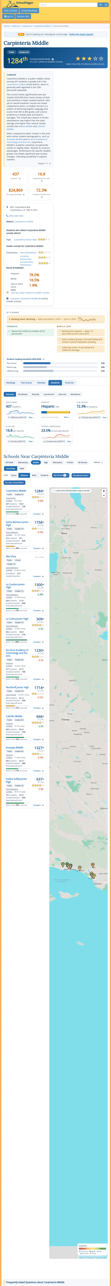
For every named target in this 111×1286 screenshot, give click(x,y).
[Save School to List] (43, 514)
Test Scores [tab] (26, 382)
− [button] (104, 495)
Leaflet (80, 1257)
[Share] (106, 5)
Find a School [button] (10, 10)
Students (44, 475)
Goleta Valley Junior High (16, 780)
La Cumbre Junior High (15, 586)
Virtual (98, 462)
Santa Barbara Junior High (17, 523)
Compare (37, 514)
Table (21, 468)
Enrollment (23, 394)
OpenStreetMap (101, 1257)
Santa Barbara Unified (12, 533)
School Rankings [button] (29, 10)
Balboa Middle (25, 126)
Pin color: (14, 482)
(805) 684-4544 (16, 215)
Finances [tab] (69, 382)
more (13, 289)
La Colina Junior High (17, 618)
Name (13, 475)
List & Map (10, 468)
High (46, 462)
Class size (62, 394)
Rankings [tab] (10, 382)
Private (70, 462)
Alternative (57, 462)
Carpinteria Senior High (25, 239)
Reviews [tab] (41, 382)
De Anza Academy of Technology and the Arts (27, 140)
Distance (24, 475)
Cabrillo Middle (14, 716)
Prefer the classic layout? (81, 34)
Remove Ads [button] (23, 16)
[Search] (101, 5)
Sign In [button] (9, 16)
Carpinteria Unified (16, 84)
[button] (20, 410)
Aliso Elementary (28, 252)
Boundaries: (80, 475)
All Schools (82, 462)
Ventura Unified (9, 664)
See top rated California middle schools (30, 292)
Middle (36, 462)
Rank (34, 475)
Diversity (35, 394)
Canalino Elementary (25, 257)
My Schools (59, 475)
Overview (10, 394)
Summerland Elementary (26, 263)
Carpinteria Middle (16, 490)
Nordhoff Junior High (17, 687)
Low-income (49, 394)
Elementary (23, 462)
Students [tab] (55, 382)
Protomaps (90, 1257)
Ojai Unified (11, 695)
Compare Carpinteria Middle (24, 298)
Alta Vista (11, 556)
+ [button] (104, 491)
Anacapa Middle (15, 139)
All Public (9, 462)
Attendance (75, 394)
